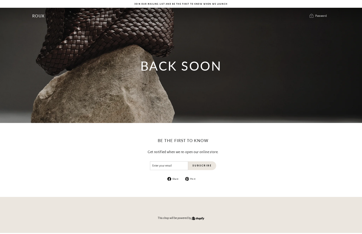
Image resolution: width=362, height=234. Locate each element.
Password (321, 15)
